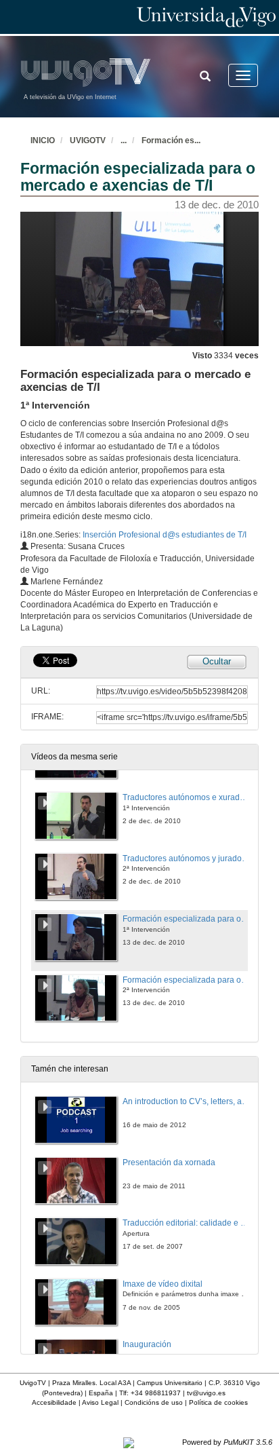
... (124, 140)
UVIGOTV (88, 140)
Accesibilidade (54, 1402)
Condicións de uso (154, 1402)
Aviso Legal (100, 1402)
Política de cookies (218, 1402)
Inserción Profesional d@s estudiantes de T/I (164, 535)
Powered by (227, 1442)
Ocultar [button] (216, 661)
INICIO (42, 140)
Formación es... (171, 140)
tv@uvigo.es (206, 1393)
